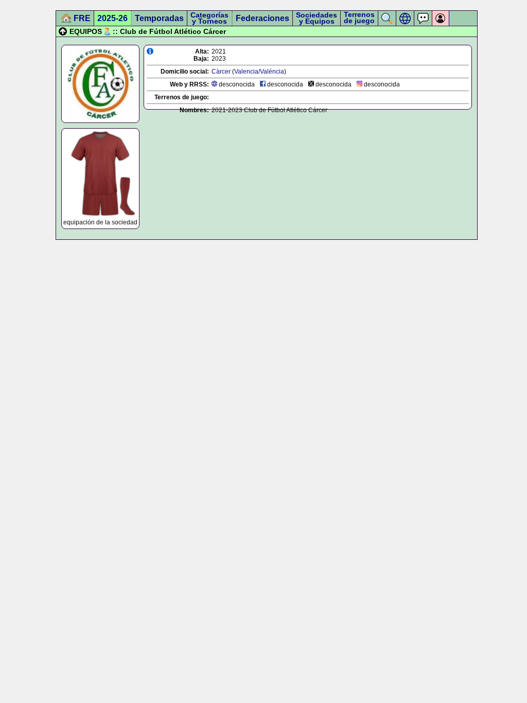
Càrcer (221, 71)
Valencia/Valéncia (259, 71)
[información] (150, 51)
